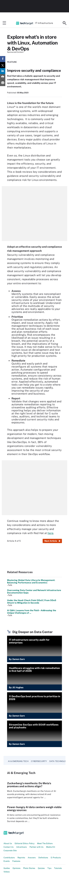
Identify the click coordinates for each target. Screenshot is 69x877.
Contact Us (9, 847)
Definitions (43, 857)
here (50, 533)
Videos (7, 872)
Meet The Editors (45, 843)
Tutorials (58, 868)
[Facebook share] (2, 59)
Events (7, 861)
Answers (32, 857)
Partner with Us (37, 847)
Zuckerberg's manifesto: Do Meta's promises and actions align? (29, 785)
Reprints (21, 857)
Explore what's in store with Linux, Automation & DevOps (32, 42)
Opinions (17, 868)
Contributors (9, 857)
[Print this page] (2, 77)
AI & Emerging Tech (18, 761)
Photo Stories (29, 868)
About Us (8, 843)
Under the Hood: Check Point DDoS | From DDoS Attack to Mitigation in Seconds (31, 601)
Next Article (50, 541)
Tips (49, 868)
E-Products (56, 857)
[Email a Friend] (2, 83)
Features (16, 861)
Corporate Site (10, 850)
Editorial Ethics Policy (24, 843)
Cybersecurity (39, 761)
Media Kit (50, 847)
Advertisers (21, 847)
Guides (7, 868)
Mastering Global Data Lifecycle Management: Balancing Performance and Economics (31, 581)
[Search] (64, 23)
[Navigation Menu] (4, 23)
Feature (12, 62)
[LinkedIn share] (2, 71)
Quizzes (41, 868)
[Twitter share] (2, 65)
